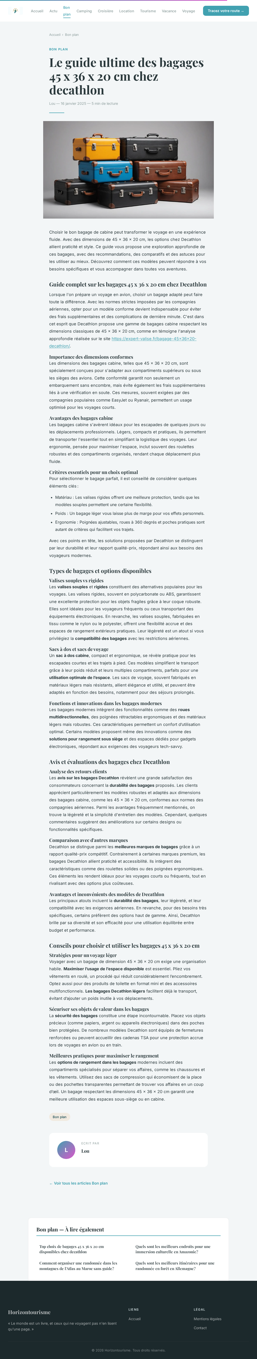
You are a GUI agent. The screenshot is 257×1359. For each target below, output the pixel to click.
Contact (200, 1328)
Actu (53, 11)
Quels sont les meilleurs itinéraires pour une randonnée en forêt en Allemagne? (175, 1265)
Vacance (169, 11)
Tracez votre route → (226, 11)
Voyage (188, 11)
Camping (84, 11)
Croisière (105, 11)
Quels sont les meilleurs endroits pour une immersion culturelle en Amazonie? (173, 1249)
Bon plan (67, 10)
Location (126, 11)
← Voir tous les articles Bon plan (78, 1183)
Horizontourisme (29, 1311)
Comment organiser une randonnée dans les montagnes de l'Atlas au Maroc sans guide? (78, 1265)
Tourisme (148, 11)
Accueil (37, 11)
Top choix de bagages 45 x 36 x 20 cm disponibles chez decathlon (71, 1249)
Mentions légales (207, 1319)
